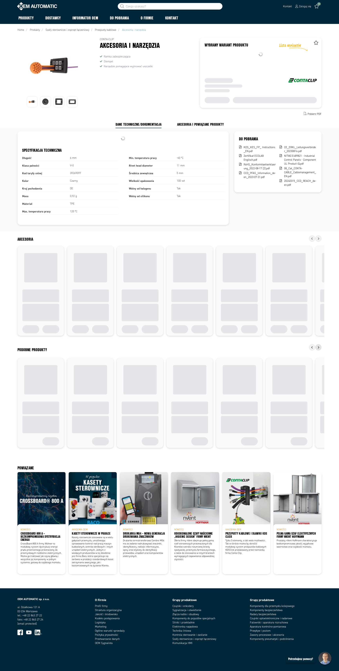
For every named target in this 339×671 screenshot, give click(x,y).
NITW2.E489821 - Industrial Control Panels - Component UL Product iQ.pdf (300, 159)
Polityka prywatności (106, 635)
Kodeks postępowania (107, 618)
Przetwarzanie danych (107, 639)
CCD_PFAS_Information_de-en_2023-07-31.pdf (260, 175)
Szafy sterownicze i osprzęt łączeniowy (194, 639)
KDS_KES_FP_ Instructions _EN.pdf (259, 149)
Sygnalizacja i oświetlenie (186, 610)
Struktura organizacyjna (108, 610)
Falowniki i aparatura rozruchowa (269, 622)
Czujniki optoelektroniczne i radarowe (271, 618)
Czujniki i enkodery (183, 606)
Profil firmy (101, 606)
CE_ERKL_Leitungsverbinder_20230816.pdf (300, 149)
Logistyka (100, 622)
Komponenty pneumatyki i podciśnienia (272, 639)
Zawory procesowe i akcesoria (267, 635)
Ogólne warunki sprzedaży (110, 630)
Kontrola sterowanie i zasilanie (189, 635)
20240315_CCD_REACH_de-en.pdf (300, 183)
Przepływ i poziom (260, 630)
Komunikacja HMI (182, 643)
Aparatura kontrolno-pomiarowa (268, 626)
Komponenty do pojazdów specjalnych (193, 618)
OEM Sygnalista (104, 643)
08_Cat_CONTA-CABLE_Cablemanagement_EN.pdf (300, 172)
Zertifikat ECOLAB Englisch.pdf (254, 157)
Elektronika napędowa (185, 626)
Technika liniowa (181, 630)
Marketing (100, 626)
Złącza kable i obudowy (185, 614)
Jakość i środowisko (106, 614)
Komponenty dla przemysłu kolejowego (272, 606)
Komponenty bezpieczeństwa (266, 610)
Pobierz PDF (315, 114)
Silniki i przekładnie (183, 622)
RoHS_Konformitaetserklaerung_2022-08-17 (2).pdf (260, 166)
